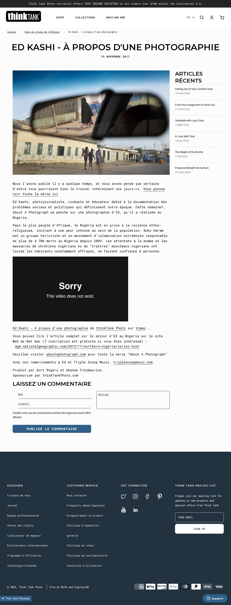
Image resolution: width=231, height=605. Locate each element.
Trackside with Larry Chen (189, 120)
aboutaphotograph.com (66, 354)
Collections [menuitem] (85, 17)
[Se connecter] (212, 17)
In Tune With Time (185, 136)
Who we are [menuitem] (115, 17)
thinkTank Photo (111, 328)
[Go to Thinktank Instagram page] (135, 497)
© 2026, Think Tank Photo (25, 587)
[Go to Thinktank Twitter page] (123, 497)
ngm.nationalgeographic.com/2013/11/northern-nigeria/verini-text (77, 346)
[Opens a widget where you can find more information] (214, 598)
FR (188, 17)
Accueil (11, 31)
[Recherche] (202, 17)
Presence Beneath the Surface (192, 167)
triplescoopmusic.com (132, 362)
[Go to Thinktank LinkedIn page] (135, 510)
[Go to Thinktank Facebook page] (147, 497)
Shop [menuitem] (60, 17)
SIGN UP (199, 529)
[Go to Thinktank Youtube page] (123, 510)
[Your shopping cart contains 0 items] (222, 17)
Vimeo (141, 328)
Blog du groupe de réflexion (42, 31)
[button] (15, 598)
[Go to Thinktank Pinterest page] (160, 497)
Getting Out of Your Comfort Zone (194, 89)
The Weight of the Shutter (189, 152)
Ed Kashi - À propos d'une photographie (50, 328)
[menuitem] (66, 17)
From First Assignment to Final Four (195, 104)
